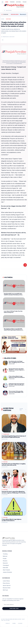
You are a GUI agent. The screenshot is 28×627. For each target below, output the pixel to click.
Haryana (5, 560)
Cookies (20, 623)
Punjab (24, 1)
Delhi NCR (5, 567)
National (18, 1)
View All (21, 409)
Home (6, 1)
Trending (12, 1)
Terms (14, 623)
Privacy (8, 623)
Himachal (5, 563)
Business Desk (6, 587)
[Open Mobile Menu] (2, 2)
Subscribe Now (14, 608)
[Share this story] (2, 39)
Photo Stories (6, 583)
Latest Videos (6, 580)
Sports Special (6, 585)
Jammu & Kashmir (7, 572)
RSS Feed (5, 590)
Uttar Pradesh (6, 569)
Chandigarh (6, 565)
